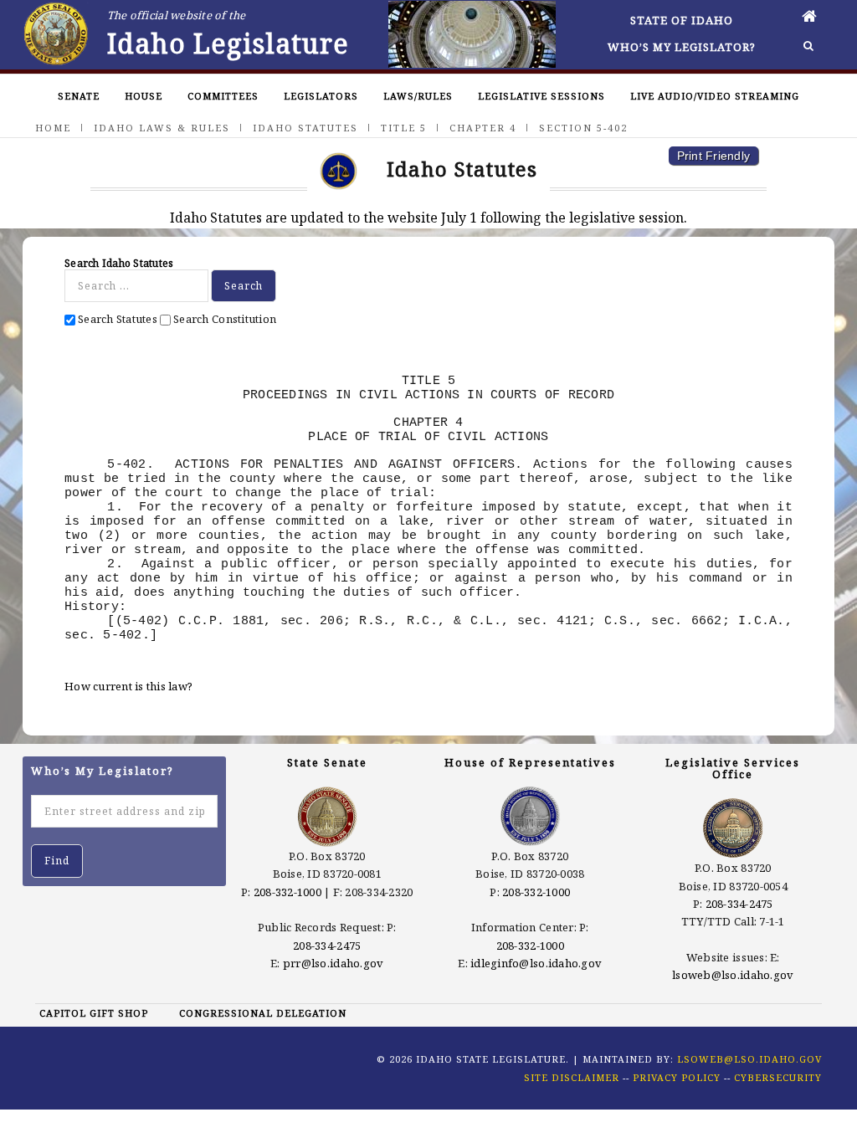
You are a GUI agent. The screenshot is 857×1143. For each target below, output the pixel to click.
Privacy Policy (677, 1077)
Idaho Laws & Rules (162, 127)
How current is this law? (128, 686)
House (143, 96)
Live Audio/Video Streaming (714, 96)
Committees (223, 96)
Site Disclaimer (571, 1077)
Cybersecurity (778, 1077)
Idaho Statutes (305, 127)
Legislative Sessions (541, 96)
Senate (79, 96)
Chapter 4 (482, 127)
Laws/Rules (418, 96)
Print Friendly (714, 155)
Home (53, 127)
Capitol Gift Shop (93, 1013)
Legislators (321, 96)
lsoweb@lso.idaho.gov (732, 974)
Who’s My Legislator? (682, 46)
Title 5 (404, 127)
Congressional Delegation (262, 1013)
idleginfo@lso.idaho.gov (536, 963)
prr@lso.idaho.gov (333, 963)
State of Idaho (681, 20)
